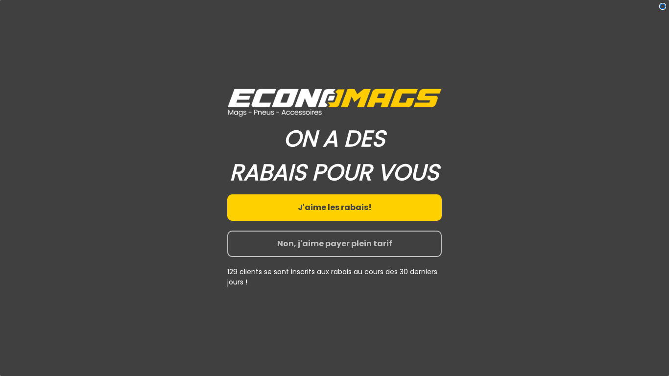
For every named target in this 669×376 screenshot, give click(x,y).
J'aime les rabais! (335, 207)
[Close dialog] (662, 6)
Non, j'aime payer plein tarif (334, 243)
